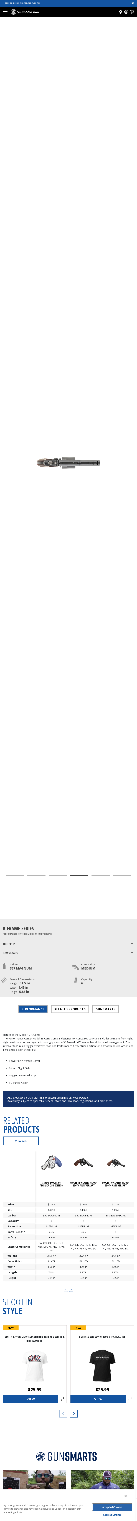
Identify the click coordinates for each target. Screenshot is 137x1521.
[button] (132, 12)
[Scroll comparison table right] (71, 1290)
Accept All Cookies (112, 1507)
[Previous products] (63, 1414)
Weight (12, 1255)
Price (10, 1204)
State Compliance (18, 1246)
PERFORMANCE (33, 1009)
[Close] (126, 1496)
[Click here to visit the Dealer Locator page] (120, 12)
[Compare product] (62, 1398)
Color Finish (14, 1261)
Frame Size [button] (88, 964)
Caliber (11, 1215)
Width (11, 1267)
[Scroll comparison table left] (66, 1290)
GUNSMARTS (105, 1009)
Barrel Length (16, 1232)
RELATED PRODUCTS (70, 1009)
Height (11, 1278)
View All (21, 1141)
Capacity (13, 1221)
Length (12, 1272)
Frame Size (14, 1226)
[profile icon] (126, 12)
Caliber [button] (14, 964)
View (31, 1399)
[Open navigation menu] (5, 12)
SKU (9, 1210)
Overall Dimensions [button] (22, 979)
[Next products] (74, 1414)
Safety (11, 1237)
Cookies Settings (112, 1514)
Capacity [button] (86, 979)
